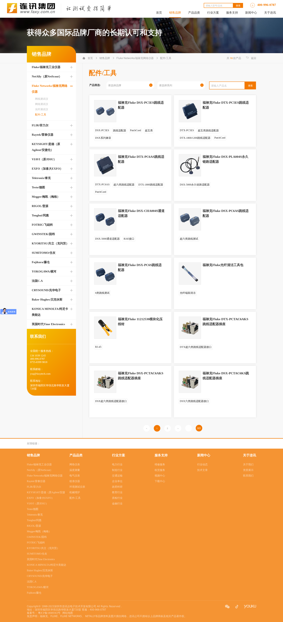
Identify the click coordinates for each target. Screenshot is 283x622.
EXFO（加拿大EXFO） (47, 168)
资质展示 (248, 470)
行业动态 (202, 464)
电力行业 (117, 464)
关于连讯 (270, 12)
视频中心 (160, 475)
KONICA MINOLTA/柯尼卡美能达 (46, 564)
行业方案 (213, 12)
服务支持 (232, 12)
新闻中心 (251, 12)
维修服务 (160, 464)
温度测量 (74, 470)
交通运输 (117, 475)
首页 (159, 12)
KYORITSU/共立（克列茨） (50, 243)
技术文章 (202, 470)
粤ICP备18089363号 (49, 613)
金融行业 (117, 503)
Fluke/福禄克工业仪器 (46, 67)
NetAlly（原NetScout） (47, 76)
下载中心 (160, 481)
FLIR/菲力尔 (40, 125)
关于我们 (248, 464)
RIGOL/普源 (40, 206)
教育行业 (117, 492)
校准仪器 (74, 481)
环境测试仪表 (77, 486)
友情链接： (33, 443)
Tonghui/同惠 (40, 215)
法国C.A (37, 280)
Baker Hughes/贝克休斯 (47, 299)
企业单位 (117, 481)
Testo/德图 (38, 187)
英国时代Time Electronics (48, 324)
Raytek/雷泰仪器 (42, 134)
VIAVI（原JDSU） (44, 159)
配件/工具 (75, 498)
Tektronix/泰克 (41, 178)
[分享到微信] (227, 606)
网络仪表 (74, 464)
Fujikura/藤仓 (41, 262)
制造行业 (117, 470)
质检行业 (117, 498)
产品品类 (194, 12)
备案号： (32, 613)
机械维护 (74, 492)
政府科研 (117, 486)
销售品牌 (175, 12)
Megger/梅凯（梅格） (46, 196)
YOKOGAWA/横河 (44, 271)
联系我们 (248, 475)
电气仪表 (74, 475)
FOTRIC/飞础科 (42, 224)
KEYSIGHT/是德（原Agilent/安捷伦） (48, 492)
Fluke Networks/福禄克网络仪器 (45, 475)
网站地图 (67, 613)
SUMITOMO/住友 (44, 252)
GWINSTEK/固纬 (43, 234)
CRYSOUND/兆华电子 (46, 290)
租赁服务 (160, 470)
